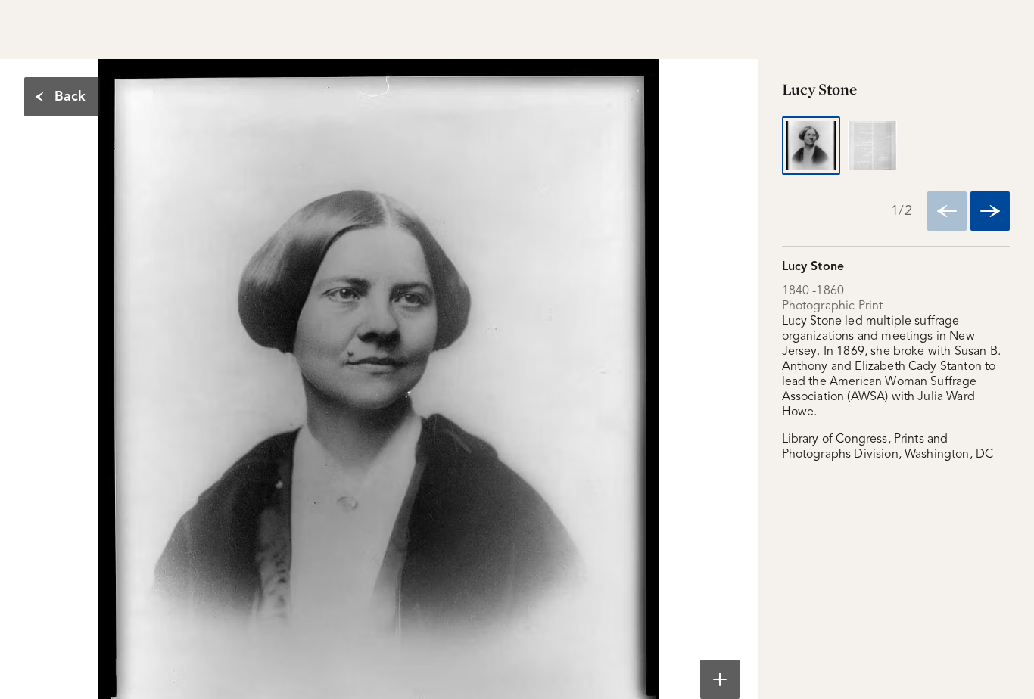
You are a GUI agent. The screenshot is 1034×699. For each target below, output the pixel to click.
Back (70, 97)
